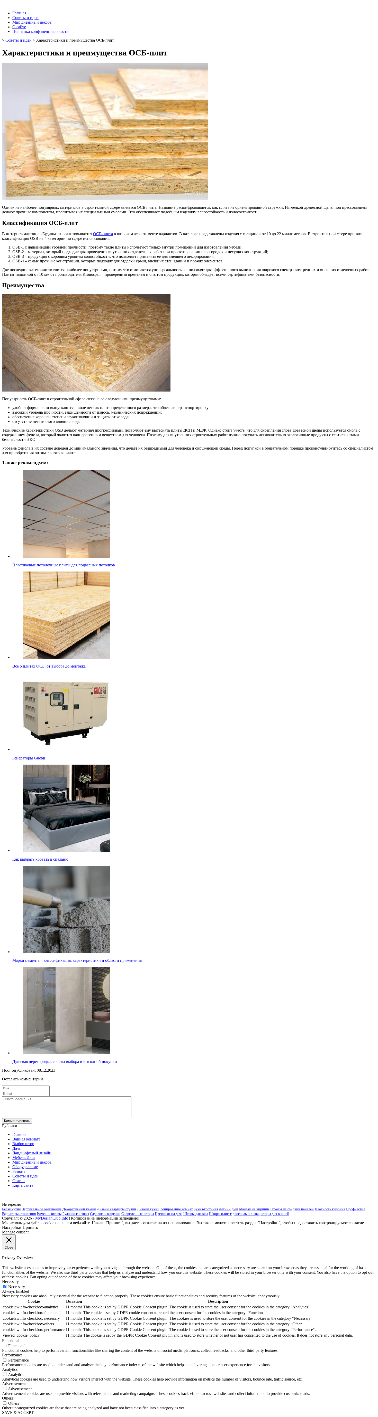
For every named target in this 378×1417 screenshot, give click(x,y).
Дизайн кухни (148, 1209)
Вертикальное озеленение (41, 1209)
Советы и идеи (25, 17)
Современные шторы (137, 1214)
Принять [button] (30, 1227)
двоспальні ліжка (246, 1214)
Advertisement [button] (14, 1384)
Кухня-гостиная (206, 1209)
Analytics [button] (9, 1369)
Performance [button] (12, 1355)
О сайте (19, 27)
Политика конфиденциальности (40, 31)
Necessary (16, 1287)
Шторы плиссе (220, 1214)
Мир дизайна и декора (31, 22)
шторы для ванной (274, 1214)
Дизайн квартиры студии (116, 1209)
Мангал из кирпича (254, 1209)
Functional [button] (10, 1340)
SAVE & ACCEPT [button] (18, 1412)
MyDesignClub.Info (51, 1218)
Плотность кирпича (330, 1209)
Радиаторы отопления (19, 1214)
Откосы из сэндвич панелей (292, 1209)
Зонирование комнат (176, 1209)
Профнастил (355, 1209)
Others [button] (7, 1398)
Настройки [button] (11, 1227)
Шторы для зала (195, 1214)
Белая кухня (11, 1209)
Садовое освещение (105, 1214)
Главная (19, 13)
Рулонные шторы (75, 1214)
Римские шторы (49, 1214)
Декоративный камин (79, 1209)
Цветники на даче (168, 1214)
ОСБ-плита (103, 234)
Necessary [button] (10, 1281)
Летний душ (228, 1209)
